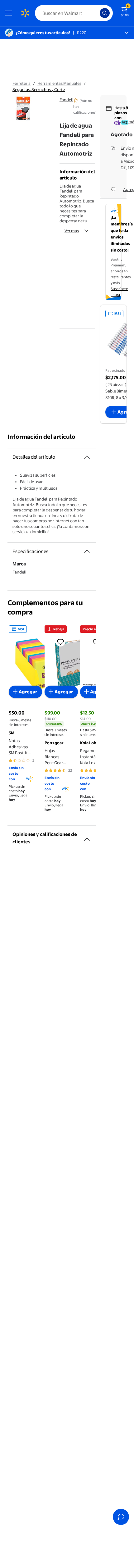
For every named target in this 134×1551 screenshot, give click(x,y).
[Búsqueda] (105, 13)
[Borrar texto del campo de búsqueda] (96, 13)
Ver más (72, 230)
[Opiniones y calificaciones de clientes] (87, 837)
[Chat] (121, 1517)
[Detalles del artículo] (87, 457)
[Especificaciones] (87, 551)
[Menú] (10, 13)
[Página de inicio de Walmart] (25, 13)
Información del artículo (41, 436)
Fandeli (66, 99)
